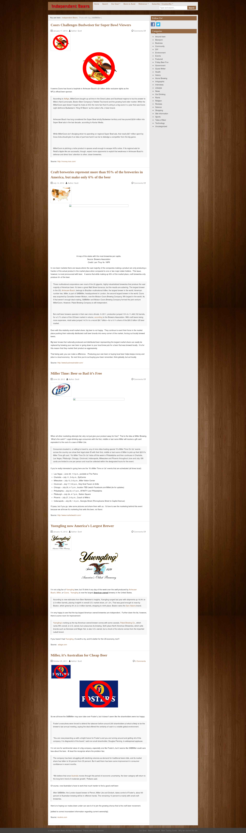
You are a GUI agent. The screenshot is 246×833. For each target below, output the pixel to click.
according (98, 317)
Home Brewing (161, 78)
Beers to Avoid (129, 4)
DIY (156, 49)
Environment (160, 52)
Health (158, 72)
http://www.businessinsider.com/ (70, 362)
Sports (158, 116)
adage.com (62, 644)
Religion (158, 100)
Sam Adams (131, 605)
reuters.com (62, 817)
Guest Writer (160, 68)
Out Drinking (160, 94)
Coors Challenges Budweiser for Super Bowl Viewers (91, 25)
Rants (157, 97)
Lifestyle (158, 88)
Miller (59, 592)
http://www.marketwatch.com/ (69, 515)
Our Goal (115, 4)
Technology (160, 123)
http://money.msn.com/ (66, 161)
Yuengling (70, 589)
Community (160, 46)
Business (159, 43)
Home (96, 4)
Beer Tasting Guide (169, 830)
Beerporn (159, 39)
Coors (66, 592)
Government (160, 65)
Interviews (159, 84)
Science (158, 107)
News (157, 91)
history (158, 75)
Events (158, 55)
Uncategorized (161, 126)
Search (105, 4)
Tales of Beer (160, 120)
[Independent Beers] (70, 6)
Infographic (159, 81)
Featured (159, 59)
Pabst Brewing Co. (127, 622)
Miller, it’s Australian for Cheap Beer (79, 655)
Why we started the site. (188, 830)
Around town (160, 36)
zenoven (100, 830)
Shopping (159, 110)
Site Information (161, 113)
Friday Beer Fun (161, 62)
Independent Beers (70, 17)
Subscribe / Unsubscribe (162, 4)
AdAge (66, 98)
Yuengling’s (57, 622)
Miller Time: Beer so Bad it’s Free (76, 373)
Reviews (158, 104)
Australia (74, 775)
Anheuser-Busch (68, 290)
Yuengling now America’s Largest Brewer (82, 526)
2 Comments (140, 661)
